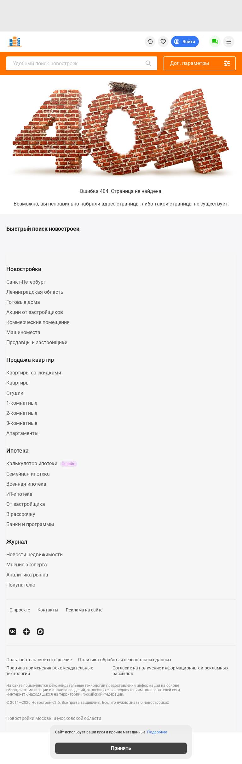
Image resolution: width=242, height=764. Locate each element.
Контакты (47, 609)
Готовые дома (23, 302)
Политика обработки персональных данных (124, 659)
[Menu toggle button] (228, 41)
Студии (14, 393)
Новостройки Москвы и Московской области (53, 718)
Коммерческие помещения (38, 322)
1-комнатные (21, 403)
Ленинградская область (34, 292)
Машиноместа (23, 332)
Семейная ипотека (28, 474)
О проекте (19, 609)
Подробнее (157, 732)
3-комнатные (21, 423)
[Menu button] (215, 41)
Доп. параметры (189, 63)
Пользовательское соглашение (39, 659)
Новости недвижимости (34, 555)
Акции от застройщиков (34, 312)
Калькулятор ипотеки (40, 463)
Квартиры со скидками (33, 373)
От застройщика (25, 504)
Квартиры (18, 383)
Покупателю (20, 585)
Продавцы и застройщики (36, 342)
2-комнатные (21, 413)
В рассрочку (20, 514)
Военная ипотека (26, 484)
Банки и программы (30, 524)
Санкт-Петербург (26, 282)
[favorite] (163, 41)
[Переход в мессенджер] (40, 631)
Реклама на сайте (84, 609)
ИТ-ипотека (19, 494)
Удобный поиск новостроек (45, 64)
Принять (121, 748)
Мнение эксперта (26, 565)
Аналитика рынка (27, 575)
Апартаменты (22, 433)
